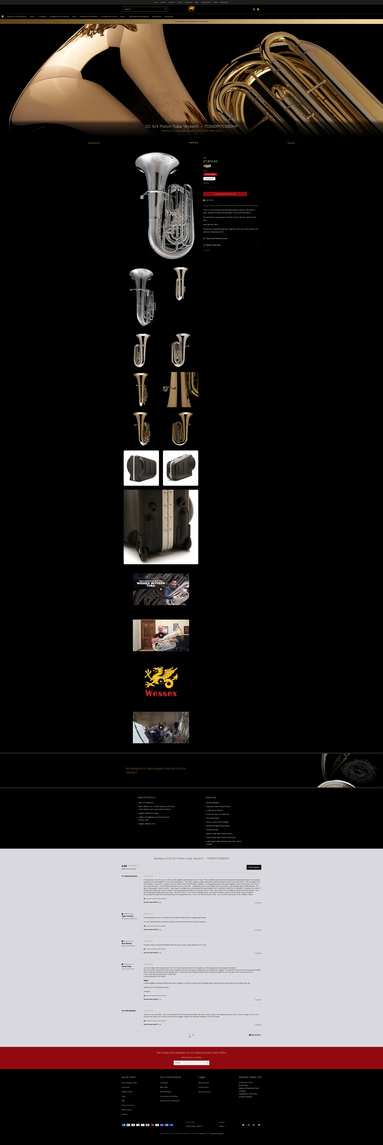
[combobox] (145, 9)
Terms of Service (128, 1105)
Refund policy (127, 1110)
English (221, 1126)
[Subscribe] (207, 1063)
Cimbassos (164, 1083)
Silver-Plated (210, 174)
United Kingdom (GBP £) (194, 1126)
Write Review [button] (254, 867)
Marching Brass (165, 1092)
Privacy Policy (203, 1087)
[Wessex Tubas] (191, 9)
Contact (125, 1114)
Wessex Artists (127, 1092)
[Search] (165, 9)
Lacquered (209, 178)
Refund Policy (203, 1083)
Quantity (206, 183)
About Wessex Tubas (129, 1083)
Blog (123, 1101)
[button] (2, 16)
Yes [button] (160, 902)
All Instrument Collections (170, 1101)
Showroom (125, 1087)
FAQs (123, 1096)
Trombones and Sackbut (169, 1096)
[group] (132, 866)
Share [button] (208, 250)
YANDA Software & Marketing (216, 1133)
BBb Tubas (164, 1087)
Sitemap (202, 1133)
